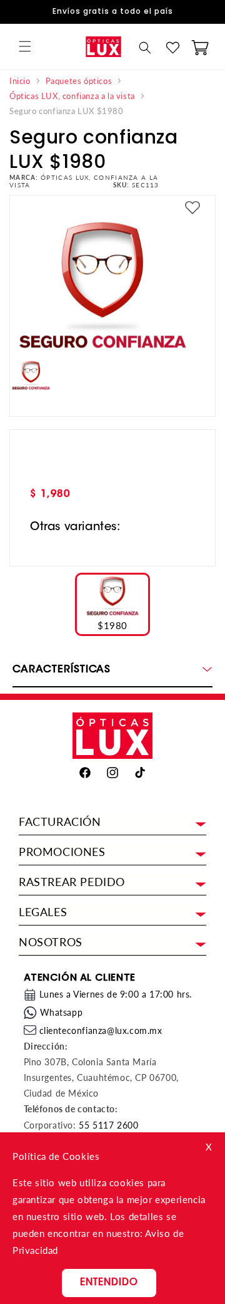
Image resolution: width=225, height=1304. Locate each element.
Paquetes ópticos (79, 81)
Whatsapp (61, 1012)
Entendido (109, 1283)
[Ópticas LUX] (103, 46)
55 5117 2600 (108, 1125)
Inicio (20, 81)
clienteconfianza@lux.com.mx (100, 1030)
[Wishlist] (172, 47)
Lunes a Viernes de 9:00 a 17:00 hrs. (115, 994)
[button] (25, 46)
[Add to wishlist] (192, 208)
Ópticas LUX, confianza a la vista (72, 96)
